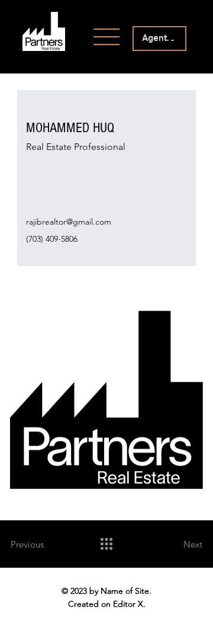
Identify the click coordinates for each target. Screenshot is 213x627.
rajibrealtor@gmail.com (68, 221)
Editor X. (129, 604)
